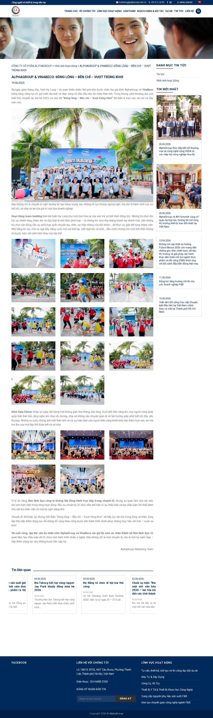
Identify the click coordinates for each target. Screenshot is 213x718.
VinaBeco (147, 89)
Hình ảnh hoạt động (167, 80)
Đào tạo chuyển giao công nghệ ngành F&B (165, 702)
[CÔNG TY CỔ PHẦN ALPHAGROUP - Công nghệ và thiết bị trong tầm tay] (20, 11)
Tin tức (179, 11)
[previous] (7, 609)
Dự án (168, 11)
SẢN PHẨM (129, 11)
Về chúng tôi (87, 11)
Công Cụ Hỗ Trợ (150, 683)
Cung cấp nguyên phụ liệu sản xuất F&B (164, 696)
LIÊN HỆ (189, 11)
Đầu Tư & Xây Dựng (152, 677)
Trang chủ (71, 11)
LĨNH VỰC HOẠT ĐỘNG (109, 11)
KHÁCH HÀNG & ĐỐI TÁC (150, 11)
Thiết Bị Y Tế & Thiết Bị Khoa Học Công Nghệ (167, 689)
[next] (158, 609)
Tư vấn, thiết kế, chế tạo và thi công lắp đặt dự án (169, 670)
